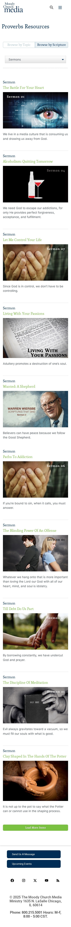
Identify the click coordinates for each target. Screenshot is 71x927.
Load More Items (35, 827)
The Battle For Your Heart (23, 88)
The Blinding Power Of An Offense (29, 531)
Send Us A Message (23, 854)
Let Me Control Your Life (22, 240)
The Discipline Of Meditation (25, 682)
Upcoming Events (22, 863)
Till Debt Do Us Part (18, 609)
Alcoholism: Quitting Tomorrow (28, 161)
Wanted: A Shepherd (19, 386)
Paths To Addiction (18, 457)
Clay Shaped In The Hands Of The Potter (34, 756)
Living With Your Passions (23, 314)
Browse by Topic (19, 45)
